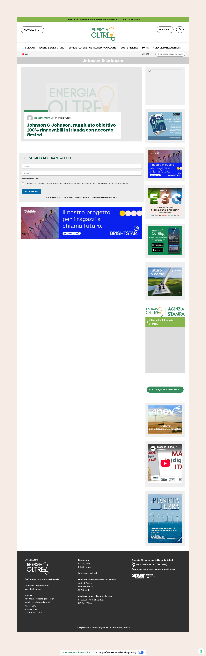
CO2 (119, 20)
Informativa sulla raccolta (76, 652)
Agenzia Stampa (42, 118)
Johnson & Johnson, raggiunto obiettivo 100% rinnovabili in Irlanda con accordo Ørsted (71, 130)
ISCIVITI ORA (31, 191)
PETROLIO (100, 20)
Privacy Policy (123, 627)
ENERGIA (83, 20)
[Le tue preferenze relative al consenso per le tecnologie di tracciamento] (201, 651)
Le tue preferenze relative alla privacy (115, 652)
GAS (91, 20)
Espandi (145, 54)
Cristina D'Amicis (63, 118)
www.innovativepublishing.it (38, 602)
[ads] (81, 238)
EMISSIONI (111, 20)
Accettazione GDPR (31, 179)
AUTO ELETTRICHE (131, 20)
